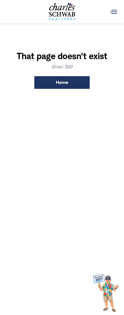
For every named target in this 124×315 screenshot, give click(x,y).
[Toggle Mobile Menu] (113, 11)
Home (62, 82)
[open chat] (107, 292)
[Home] (62, 12)
